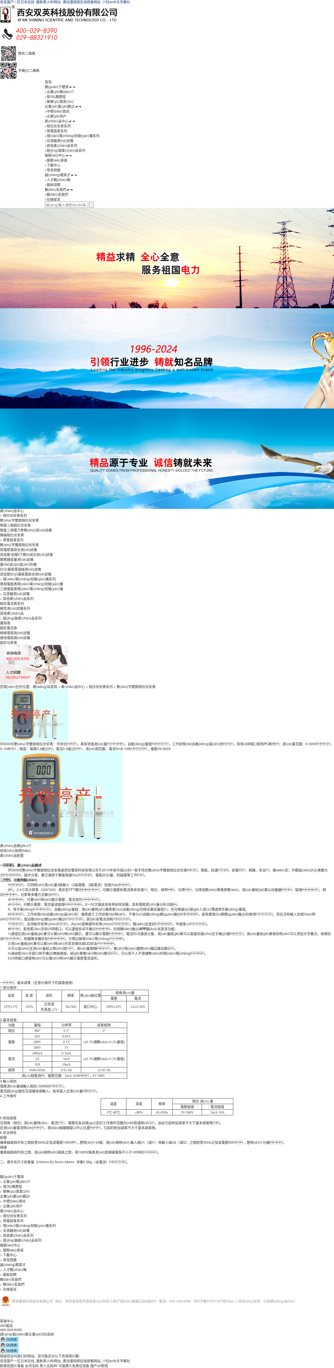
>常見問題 (52, 169)
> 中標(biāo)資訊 (13, 1200)
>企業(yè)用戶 (56, 116)
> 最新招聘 (8, 1274)
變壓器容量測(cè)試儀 (16, 559)
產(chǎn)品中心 (56, 120)
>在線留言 (52, 199)
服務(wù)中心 (55, 155)
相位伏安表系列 (101, 686)
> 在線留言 (8, 1289)
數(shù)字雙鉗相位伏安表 (19, 520)
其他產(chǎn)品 (12, 613)
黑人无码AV (48, 1365)
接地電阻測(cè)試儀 (15, 637)
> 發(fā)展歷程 (11, 1186)
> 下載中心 (8, 1254)
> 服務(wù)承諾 (11, 1249)
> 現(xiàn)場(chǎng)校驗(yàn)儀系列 (28, 578)
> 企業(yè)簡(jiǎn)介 (15, 1181)
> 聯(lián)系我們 (12, 1284)
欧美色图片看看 (12, 1365)
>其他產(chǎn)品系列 (61, 145)
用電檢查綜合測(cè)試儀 (18, 549)
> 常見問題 (8, 1259)
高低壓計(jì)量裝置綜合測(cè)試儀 (25, 573)
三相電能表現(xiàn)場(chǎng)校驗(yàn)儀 (31, 588)
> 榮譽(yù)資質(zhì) (15, 1191)
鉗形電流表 (8, 627)
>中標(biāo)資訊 (57, 111)
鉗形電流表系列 (12, 603)
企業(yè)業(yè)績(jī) (60, 106)
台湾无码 (32, 1365)
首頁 (48, 81)
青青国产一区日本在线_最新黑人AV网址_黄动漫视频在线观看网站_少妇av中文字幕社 (65, 1360)
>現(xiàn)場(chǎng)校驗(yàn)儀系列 (72, 135)
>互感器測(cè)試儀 (59, 140)
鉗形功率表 (8, 642)
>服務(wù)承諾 (56, 160)
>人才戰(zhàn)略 (57, 179)
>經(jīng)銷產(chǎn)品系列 (65, 150)
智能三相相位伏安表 (15, 525)
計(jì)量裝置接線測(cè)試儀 (20, 569)
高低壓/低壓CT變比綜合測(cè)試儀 (26, 554)
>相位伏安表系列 (58, 125)
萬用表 (5, 622)
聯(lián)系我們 (55, 189)
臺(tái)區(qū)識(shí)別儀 (18, 564)
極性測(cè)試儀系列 (15, 608)
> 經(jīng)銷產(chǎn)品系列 (21, 618)
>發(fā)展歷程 (55, 96)
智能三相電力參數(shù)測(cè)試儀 (26, 529)
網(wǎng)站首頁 (45, 686)
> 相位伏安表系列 (13, 515)
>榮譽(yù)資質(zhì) (59, 101)
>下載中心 (52, 164)
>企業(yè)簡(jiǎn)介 (59, 91)
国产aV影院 (99, 1365)
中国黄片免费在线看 (73, 1365)
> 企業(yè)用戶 (11, 1205)
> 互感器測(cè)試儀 (15, 593)
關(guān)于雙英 (57, 86)
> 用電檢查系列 (11, 539)
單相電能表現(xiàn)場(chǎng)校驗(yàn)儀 (31, 583)
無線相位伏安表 (12, 534)
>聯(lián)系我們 (56, 194)
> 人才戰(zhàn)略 (13, 1269)
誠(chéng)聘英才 (57, 174)
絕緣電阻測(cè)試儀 (15, 632)
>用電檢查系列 (56, 130)
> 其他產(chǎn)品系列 (16, 598)
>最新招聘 (52, 184)
